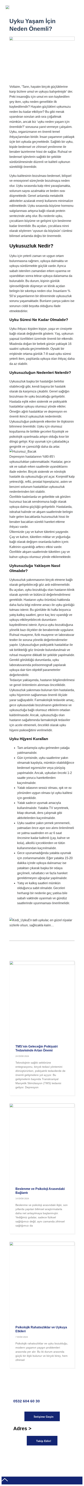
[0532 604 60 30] (18, 1389)
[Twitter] (29, 1454)
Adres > (22, 1428)
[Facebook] (18, 1454)
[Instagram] (39, 1454)
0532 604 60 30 (26, 1401)
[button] (75, 7)
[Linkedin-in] (50, 1454)
